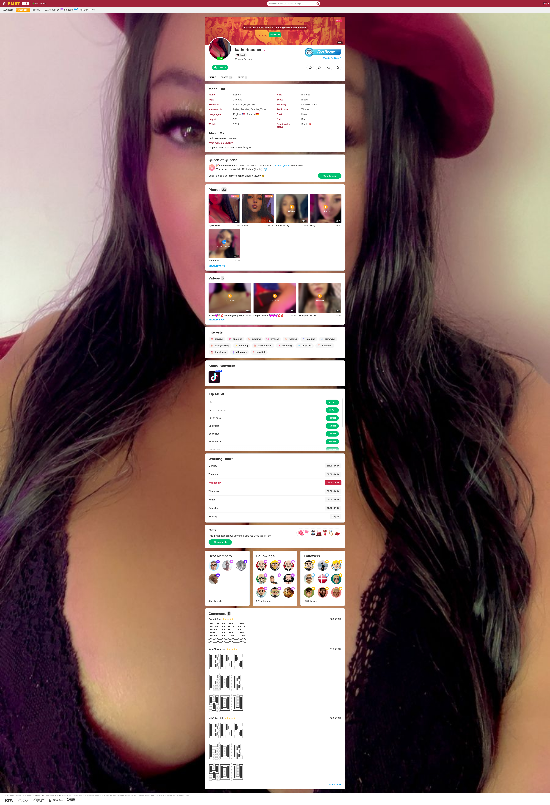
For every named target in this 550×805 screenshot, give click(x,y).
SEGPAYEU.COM (69, 795)
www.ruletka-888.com (35, 795)
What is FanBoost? (332, 58)
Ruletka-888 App (87, 10)
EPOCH (57, 795)
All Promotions (53, 10)
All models (8, 10)
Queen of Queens (282, 165)
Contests (68, 10)
